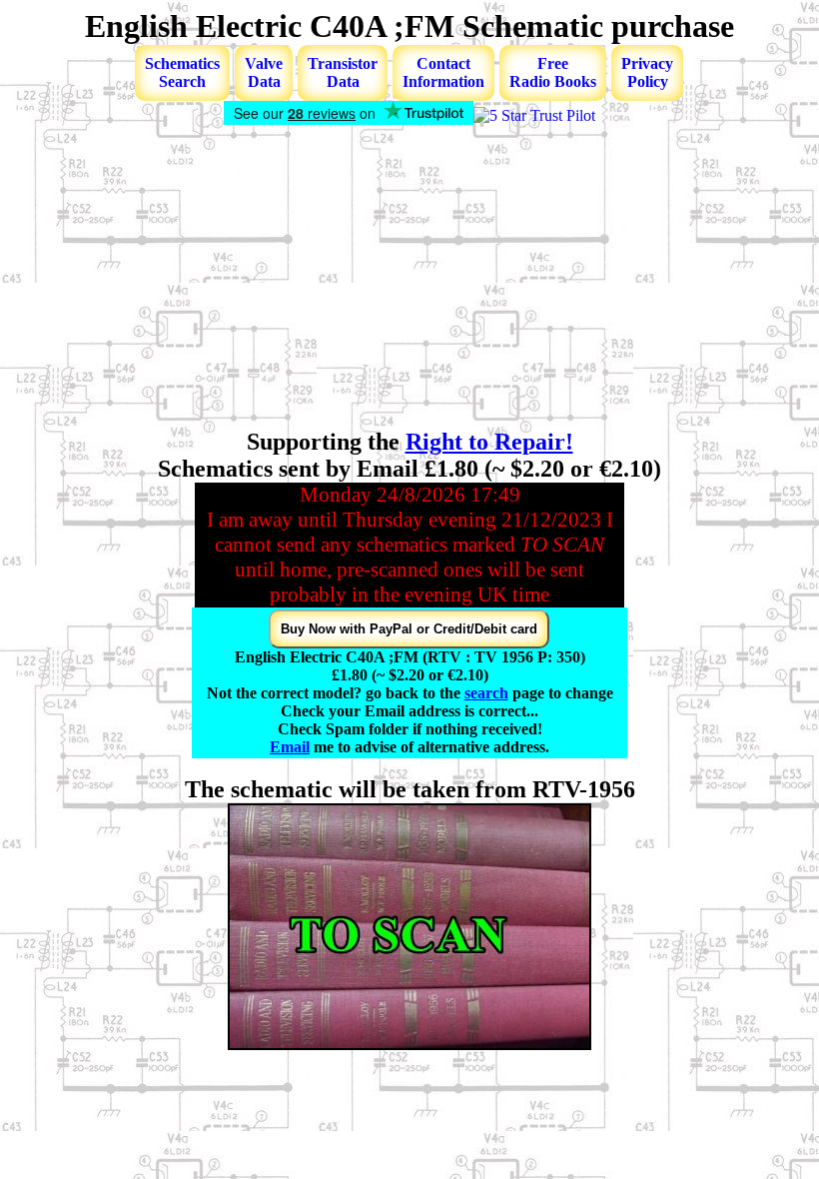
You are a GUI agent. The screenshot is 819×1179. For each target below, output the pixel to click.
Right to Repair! (489, 442)
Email (290, 746)
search (486, 692)
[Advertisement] (409, 279)
